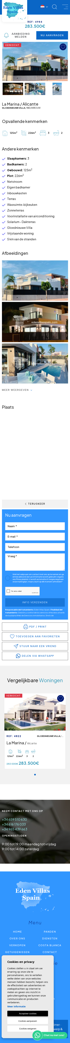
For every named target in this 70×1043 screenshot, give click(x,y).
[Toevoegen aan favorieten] (60, 698)
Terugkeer (36, 503)
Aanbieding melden (21, 35)
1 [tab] (35, 774)
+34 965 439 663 (14, 829)
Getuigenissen (17, 951)
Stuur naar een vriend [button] (38, 646)
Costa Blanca (49, 945)
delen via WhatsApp (38, 655)
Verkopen (17, 945)
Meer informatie (16, 1006)
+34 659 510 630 (14, 819)
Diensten (49, 938)
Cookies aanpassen (27, 1020)
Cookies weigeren (27, 1028)
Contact (50, 951)
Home (17, 931)
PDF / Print (38, 626)
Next (64, 61)
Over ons (17, 938)
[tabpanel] (35, 731)
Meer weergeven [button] (16, 390)
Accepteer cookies (27, 1013)
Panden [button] (50, 931)
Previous (5, 61)
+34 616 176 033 (14, 824)
